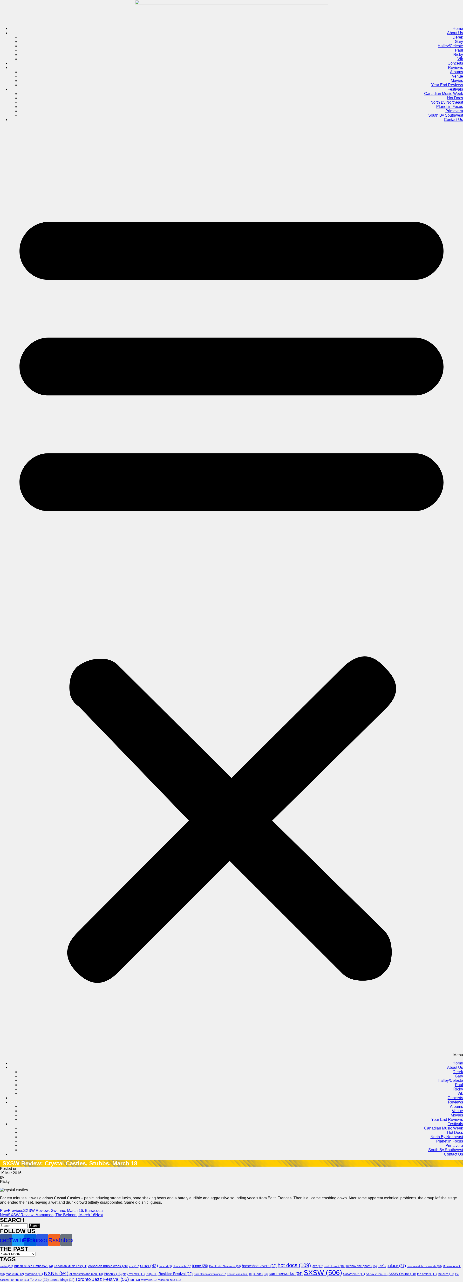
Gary (459, 42)
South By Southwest (445, 115)
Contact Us (453, 120)
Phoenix (113, 1274)
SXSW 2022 (354, 1274)
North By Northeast (446, 102)
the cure (446, 1274)
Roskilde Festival (175, 1274)
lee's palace (392, 1266)
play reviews (134, 1274)
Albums (456, 72)
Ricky (458, 55)
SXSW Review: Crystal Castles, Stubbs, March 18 (69, 1163)
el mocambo (182, 1266)
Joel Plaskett (334, 1266)
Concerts (455, 63)
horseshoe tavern (259, 1266)
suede (260, 1274)
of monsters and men (86, 1274)
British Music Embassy (33, 1266)
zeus (175, 1279)
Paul (459, 50)
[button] (231, 591)
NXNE (56, 1273)
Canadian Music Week (443, 94)
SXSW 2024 (377, 1274)
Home (458, 29)
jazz (317, 1266)
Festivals (455, 89)
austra (6, 1266)
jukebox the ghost (361, 1266)
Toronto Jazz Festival (102, 1279)
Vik (460, 59)
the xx (22, 1279)
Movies (457, 81)
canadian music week (108, 1266)
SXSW (323, 1272)
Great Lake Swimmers (225, 1266)
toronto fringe (62, 1280)
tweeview (149, 1279)
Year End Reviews (447, 85)
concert (165, 1266)
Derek (458, 37)
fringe (200, 1266)
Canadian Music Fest (70, 1266)
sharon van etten (239, 1274)
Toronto (39, 1279)
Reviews (455, 68)
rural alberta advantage (210, 1274)
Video (163, 1279)
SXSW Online (402, 1274)
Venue (457, 76)
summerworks (286, 1273)
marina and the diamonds (424, 1266)
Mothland (34, 1274)
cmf (134, 1266)
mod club (15, 1274)
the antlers (427, 1274)
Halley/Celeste (450, 46)
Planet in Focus (449, 107)
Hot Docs (455, 98)
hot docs (294, 1265)
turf (135, 1280)
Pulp (151, 1274)
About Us (455, 33)
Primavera (454, 111)
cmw (149, 1265)
